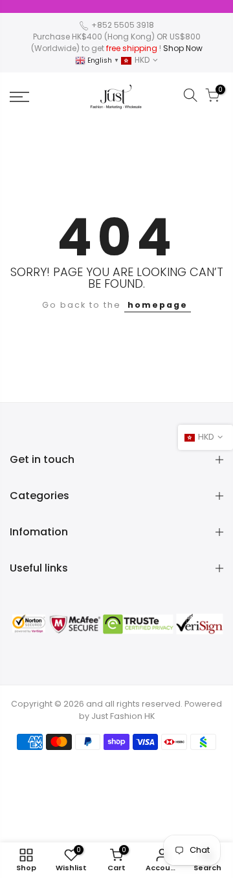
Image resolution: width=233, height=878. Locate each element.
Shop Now (183, 48)
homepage (158, 304)
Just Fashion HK (123, 716)
